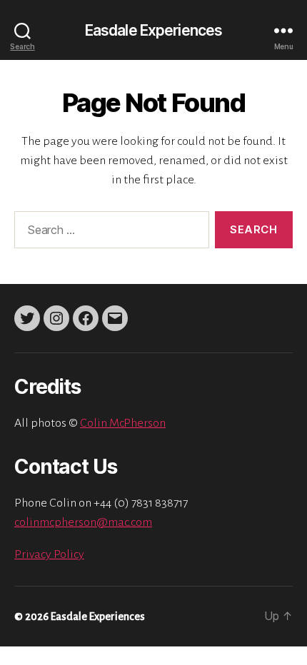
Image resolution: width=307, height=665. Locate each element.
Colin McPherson (123, 423)
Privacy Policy (49, 554)
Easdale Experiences (153, 30)
